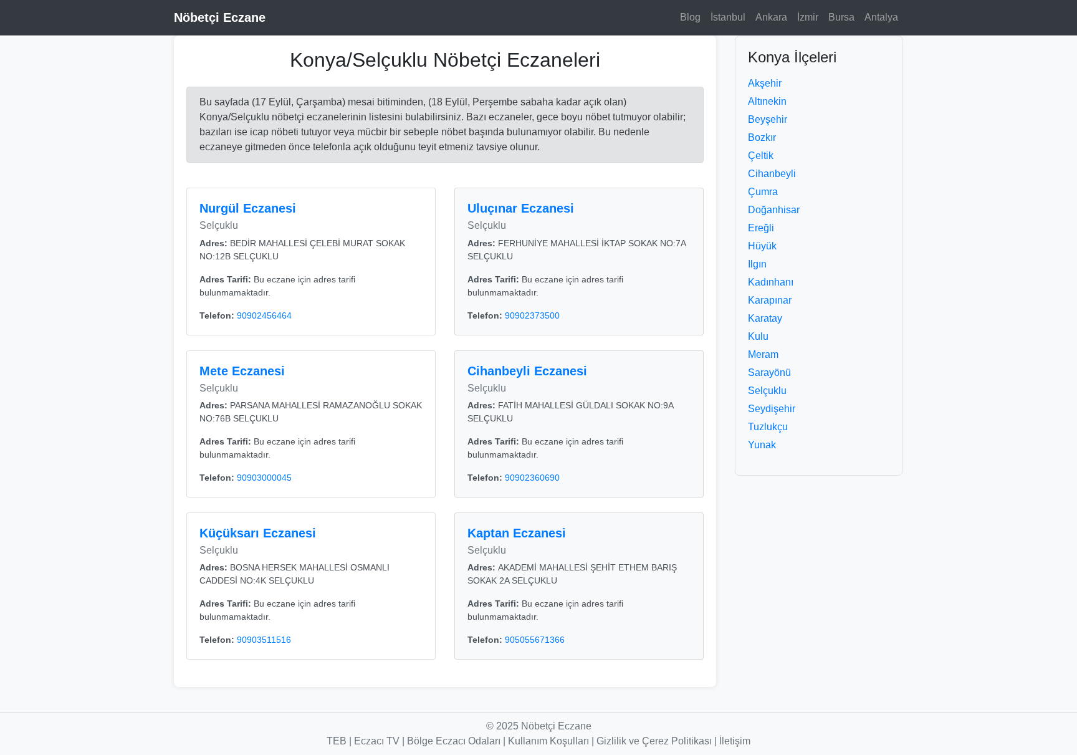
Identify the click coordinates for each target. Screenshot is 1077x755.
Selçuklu (767, 390)
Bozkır (762, 137)
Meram (763, 354)
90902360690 (532, 478)
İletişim (734, 741)
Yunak (762, 445)
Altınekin (767, 101)
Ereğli (761, 228)
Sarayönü (769, 372)
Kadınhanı (770, 282)
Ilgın (757, 264)
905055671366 (535, 640)
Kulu (758, 336)
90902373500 (532, 315)
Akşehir (765, 83)
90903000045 (264, 478)
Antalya (881, 17)
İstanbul (728, 17)
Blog (690, 17)
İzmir (807, 17)
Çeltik (760, 155)
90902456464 (264, 315)
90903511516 (264, 640)
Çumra (763, 191)
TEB (337, 741)
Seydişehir (771, 408)
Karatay (765, 318)
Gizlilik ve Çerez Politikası (654, 741)
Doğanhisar (774, 209)
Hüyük (762, 246)
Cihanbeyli (772, 173)
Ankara (771, 17)
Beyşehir (767, 119)
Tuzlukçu (768, 426)
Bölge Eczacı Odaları (453, 741)
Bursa (841, 17)
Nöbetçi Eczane (220, 17)
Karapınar (770, 300)
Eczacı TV (377, 741)
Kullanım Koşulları (548, 741)
